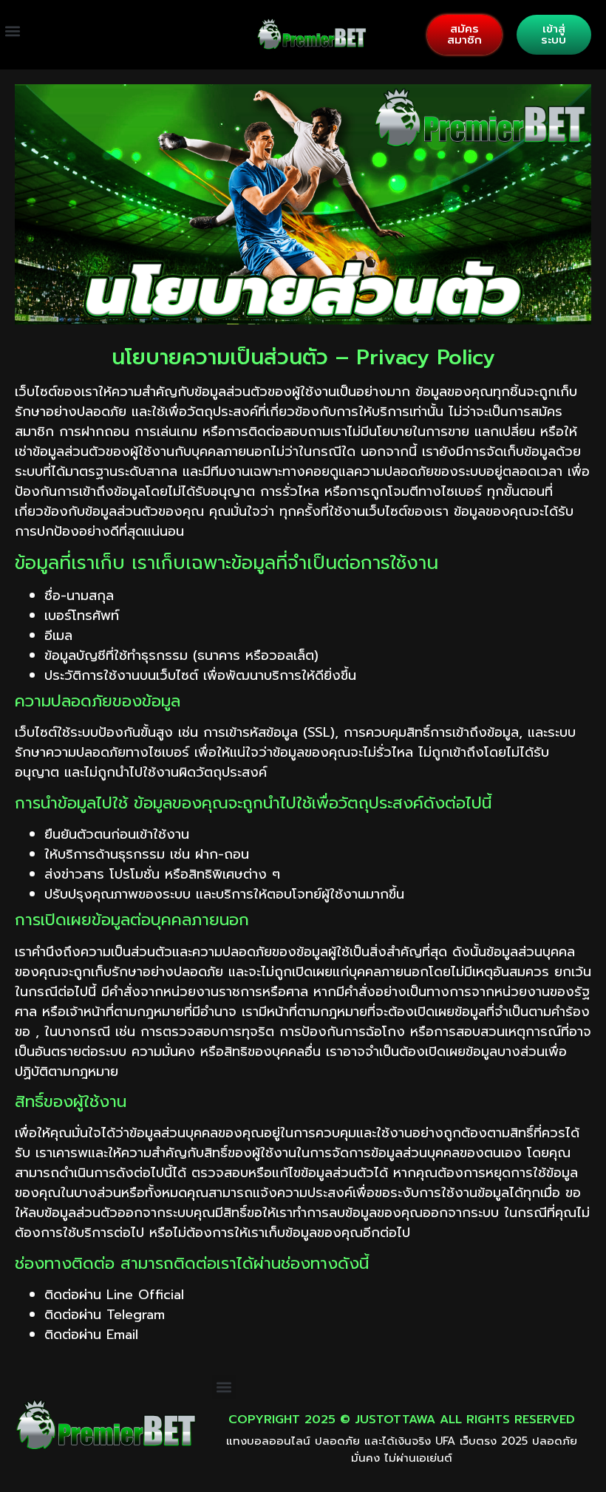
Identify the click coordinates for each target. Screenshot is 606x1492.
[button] (12, 31)
